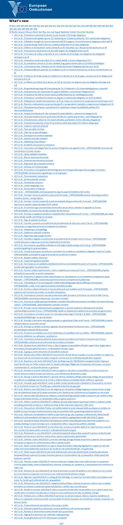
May (44, 32)
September (65, 32)
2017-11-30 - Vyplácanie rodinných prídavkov (32, 232)
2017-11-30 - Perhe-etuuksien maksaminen (31, 176)
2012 (75, 25)
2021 (38, 25)
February (29, 32)
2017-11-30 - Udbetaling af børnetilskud (29, 141)
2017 (54, 25)
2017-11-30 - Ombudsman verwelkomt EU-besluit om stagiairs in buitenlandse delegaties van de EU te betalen (58, 97)
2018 (50, 25)
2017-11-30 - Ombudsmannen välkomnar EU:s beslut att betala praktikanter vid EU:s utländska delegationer (57, 119)
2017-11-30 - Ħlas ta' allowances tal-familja (31, 157)
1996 (35, 29)
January (21, 32)
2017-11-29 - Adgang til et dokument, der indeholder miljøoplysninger (42, 514)
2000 (19, 29)
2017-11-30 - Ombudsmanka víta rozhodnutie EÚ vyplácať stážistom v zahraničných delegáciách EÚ (54, 91)
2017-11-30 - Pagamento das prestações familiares (34, 163)
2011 (79, 25)
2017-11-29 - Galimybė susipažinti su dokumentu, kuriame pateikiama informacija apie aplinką (52, 508)
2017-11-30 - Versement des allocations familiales (33, 160)
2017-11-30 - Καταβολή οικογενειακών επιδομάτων (34, 144)
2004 (107, 25)
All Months (13, 32)
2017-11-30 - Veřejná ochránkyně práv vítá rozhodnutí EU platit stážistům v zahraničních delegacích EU (55, 113)
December (90, 32)
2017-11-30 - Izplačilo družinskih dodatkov (31, 138)
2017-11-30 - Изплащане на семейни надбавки (33, 135)
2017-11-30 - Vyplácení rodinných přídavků (31, 126)
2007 (95, 25)
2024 (26, 25)
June (48, 32)
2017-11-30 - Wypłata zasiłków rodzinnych (31, 257)
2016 (58, 25)
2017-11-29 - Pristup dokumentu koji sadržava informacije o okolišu (41, 505)
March (35, 32)
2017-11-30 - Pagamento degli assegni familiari (32, 235)
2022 (34, 25)
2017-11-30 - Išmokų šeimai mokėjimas (29, 188)
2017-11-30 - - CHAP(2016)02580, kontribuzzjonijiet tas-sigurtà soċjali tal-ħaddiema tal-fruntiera (52, 191)
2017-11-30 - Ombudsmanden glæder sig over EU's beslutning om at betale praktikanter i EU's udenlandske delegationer (62, 38)
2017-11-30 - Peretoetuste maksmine (28, 182)
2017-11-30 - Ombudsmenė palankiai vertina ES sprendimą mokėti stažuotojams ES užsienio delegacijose (56, 123)
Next (61, 523)
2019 (46, 25)
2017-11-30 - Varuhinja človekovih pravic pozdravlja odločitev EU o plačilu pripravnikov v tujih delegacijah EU (58, 116)
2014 (67, 25)
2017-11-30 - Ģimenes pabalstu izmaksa (30, 179)
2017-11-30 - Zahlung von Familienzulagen (31, 166)
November (81, 32)
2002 (11, 29)
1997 (31, 29)
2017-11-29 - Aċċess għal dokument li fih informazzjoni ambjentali (40, 517)
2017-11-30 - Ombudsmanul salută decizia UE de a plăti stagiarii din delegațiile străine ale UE (51, 50)
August (57, 32)
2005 (103, 25)
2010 (83, 25)
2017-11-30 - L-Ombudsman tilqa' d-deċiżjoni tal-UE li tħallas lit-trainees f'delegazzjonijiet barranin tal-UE (56, 66)
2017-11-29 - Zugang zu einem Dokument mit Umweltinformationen (41, 351)
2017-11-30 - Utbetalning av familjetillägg (30, 229)
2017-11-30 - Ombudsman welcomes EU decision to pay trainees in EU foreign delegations (50, 35)
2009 (87, 25)
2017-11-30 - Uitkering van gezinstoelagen (30, 132)
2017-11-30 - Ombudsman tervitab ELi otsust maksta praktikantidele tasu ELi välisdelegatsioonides (53, 94)
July (52, 32)
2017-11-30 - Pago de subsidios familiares (30, 220)
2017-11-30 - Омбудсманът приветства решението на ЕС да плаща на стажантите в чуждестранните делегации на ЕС (63, 101)
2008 (91, 25)
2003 (111, 25)
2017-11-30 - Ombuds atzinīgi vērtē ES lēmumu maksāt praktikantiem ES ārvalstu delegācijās (51, 44)
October (73, 32)
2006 (99, 25)
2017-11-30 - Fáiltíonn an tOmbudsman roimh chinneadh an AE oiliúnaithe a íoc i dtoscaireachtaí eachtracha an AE (60, 47)
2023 (30, 25)
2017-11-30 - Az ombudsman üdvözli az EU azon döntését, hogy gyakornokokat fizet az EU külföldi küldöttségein (59, 63)
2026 (18, 25)
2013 (71, 25)
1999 (23, 29)
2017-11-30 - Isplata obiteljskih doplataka (30, 154)
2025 (22, 25)
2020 (42, 25)
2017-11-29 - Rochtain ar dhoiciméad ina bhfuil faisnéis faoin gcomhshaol (43, 511)
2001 (15, 29)
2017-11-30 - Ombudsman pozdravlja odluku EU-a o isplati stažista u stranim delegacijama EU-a (53, 60)
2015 (62, 25)
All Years (12, 25)
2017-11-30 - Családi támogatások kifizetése (31, 260)
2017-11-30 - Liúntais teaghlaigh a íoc (29, 185)
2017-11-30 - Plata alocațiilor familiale (29, 129)
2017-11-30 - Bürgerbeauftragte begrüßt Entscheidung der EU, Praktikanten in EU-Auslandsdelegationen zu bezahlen (61, 88)
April (40, 32)
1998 (27, 29)
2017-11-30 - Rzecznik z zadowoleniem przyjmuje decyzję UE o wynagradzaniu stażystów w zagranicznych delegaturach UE (64, 104)
